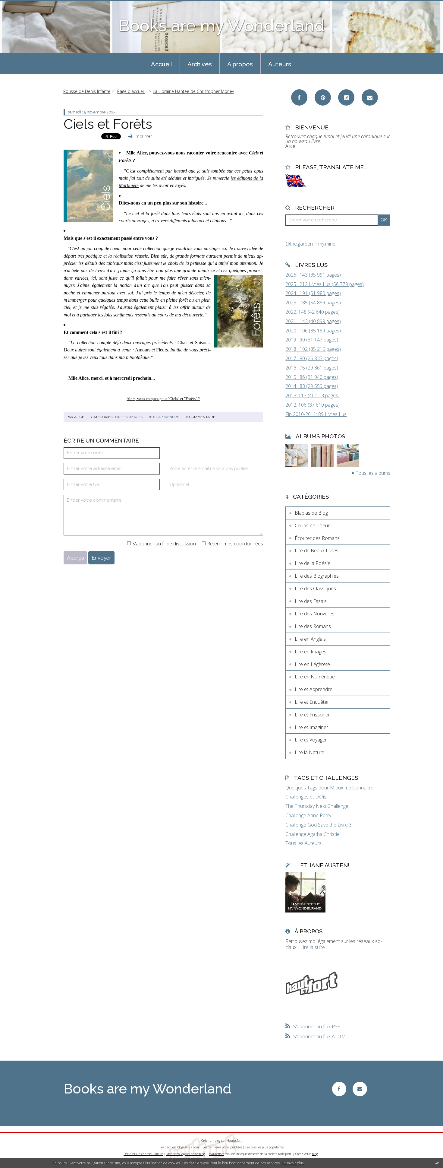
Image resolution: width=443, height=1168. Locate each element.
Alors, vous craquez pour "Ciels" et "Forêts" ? (163, 398)
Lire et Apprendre (162, 417)
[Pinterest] (323, 97)
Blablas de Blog (311, 512)
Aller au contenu (20, 5)
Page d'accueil (131, 91)
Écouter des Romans (317, 538)
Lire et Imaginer (311, 727)
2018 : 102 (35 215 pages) (313, 349)
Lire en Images (129, 417)
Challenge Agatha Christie (312, 834)
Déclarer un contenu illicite (143, 1154)
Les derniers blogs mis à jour (179, 1147)
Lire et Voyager (311, 739)
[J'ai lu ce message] (437, 1162)
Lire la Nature (309, 752)
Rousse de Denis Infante (86, 91)
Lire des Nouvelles (315, 613)
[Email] (370, 97)
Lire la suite (312, 947)
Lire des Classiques (315, 588)
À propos (240, 64)
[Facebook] (299, 97)
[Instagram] (346, 97)
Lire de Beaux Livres (316, 550)
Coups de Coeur (312, 525)
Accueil (161, 64)
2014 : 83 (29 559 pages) (311, 386)
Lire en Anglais (310, 639)
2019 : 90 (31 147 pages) (311, 339)
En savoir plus (292, 1163)
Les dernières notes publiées (222, 1147)
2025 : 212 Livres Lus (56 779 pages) (324, 284)
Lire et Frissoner (312, 714)
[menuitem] (161, 63)
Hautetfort (234, 1140)
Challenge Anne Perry (308, 815)
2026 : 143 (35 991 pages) (313, 274)
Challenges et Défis (305, 797)
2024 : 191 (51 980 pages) (313, 293)
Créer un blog (210, 1140)
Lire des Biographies (317, 576)
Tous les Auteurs (303, 843)
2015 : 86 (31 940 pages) (311, 377)
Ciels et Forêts (108, 124)
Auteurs (279, 64)
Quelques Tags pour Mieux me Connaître (329, 788)
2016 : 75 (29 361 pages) (311, 367)
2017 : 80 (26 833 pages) (311, 358)
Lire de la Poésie (312, 563)
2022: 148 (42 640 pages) (312, 312)
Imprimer (143, 136)
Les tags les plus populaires (264, 1147)
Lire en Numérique (315, 676)
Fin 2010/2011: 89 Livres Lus (316, 414)
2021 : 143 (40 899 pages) (313, 321)
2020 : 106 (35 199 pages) (313, 330)
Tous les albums (373, 473)
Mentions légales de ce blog (185, 1154)
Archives (199, 64)
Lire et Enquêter (312, 702)
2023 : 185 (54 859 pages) (313, 302)
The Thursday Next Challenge (316, 806)
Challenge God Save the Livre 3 (318, 825)
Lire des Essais (311, 601)
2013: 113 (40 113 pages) (312, 395)
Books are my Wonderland (221, 25)
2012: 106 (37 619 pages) (312, 405)
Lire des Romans (313, 626)
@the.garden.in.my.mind (310, 243)
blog (315, 1154)
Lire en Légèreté (312, 664)
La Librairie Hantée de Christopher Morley (193, 91)
